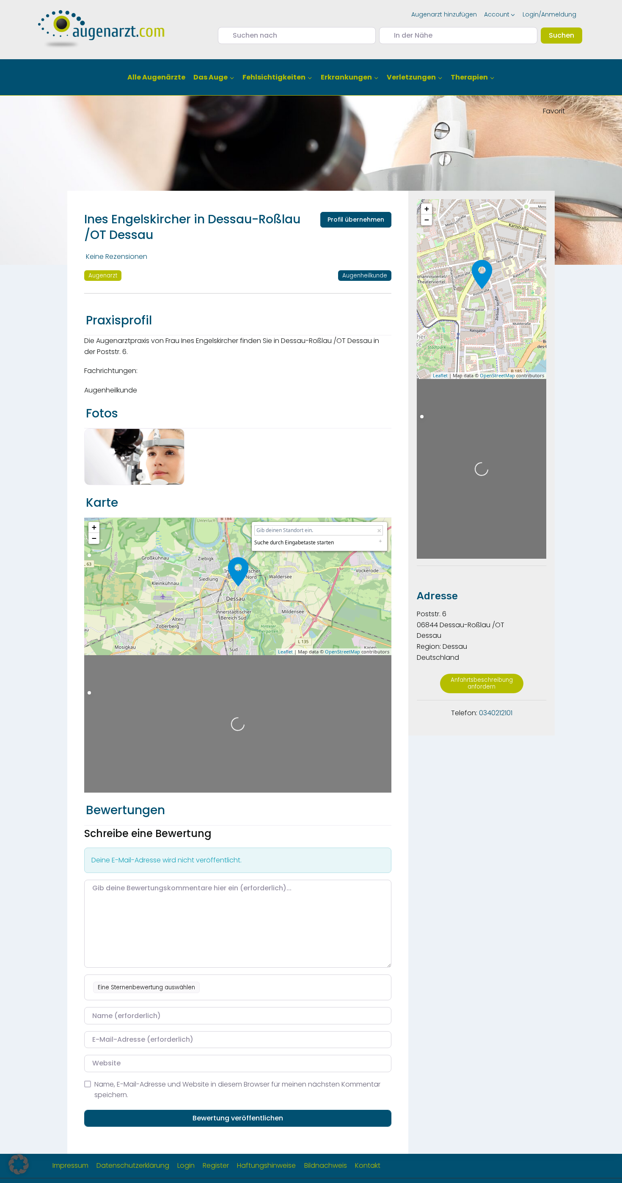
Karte (102, 502)
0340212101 (495, 713)
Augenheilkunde (364, 276)
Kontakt (367, 1165)
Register (216, 1165)
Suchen (565, 35)
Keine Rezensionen (116, 256)
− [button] (94, 538)
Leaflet (285, 651)
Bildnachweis (325, 1165)
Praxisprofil (119, 320)
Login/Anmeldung (549, 14)
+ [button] (94, 527)
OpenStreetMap (342, 651)
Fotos (102, 413)
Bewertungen (125, 810)
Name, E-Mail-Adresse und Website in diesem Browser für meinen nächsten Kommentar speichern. (237, 1089)
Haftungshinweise (266, 1165)
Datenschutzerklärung (132, 1165)
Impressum (70, 1165)
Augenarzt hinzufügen (444, 14)
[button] (18, 1164)
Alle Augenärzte (156, 77)
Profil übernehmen (356, 219)
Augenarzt (102, 276)
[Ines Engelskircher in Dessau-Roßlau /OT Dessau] (238, 572)
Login (186, 1165)
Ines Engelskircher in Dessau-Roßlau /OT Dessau (192, 227)
